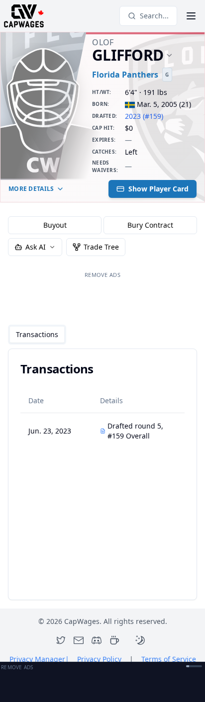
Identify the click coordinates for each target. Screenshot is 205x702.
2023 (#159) (144, 116)
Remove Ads (102, 274)
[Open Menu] (191, 16)
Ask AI (35, 247)
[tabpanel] (102, 474)
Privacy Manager (39, 659)
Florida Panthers (125, 74)
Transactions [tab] (37, 334)
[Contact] (79, 640)
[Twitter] (61, 640)
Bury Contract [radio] (150, 225)
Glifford (127, 55)
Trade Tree (101, 247)
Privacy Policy (99, 659)
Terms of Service (168, 659)
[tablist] (37, 335)
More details (31, 188)
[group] (102, 225)
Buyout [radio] (55, 225)
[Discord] (97, 640)
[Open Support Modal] (114, 640)
